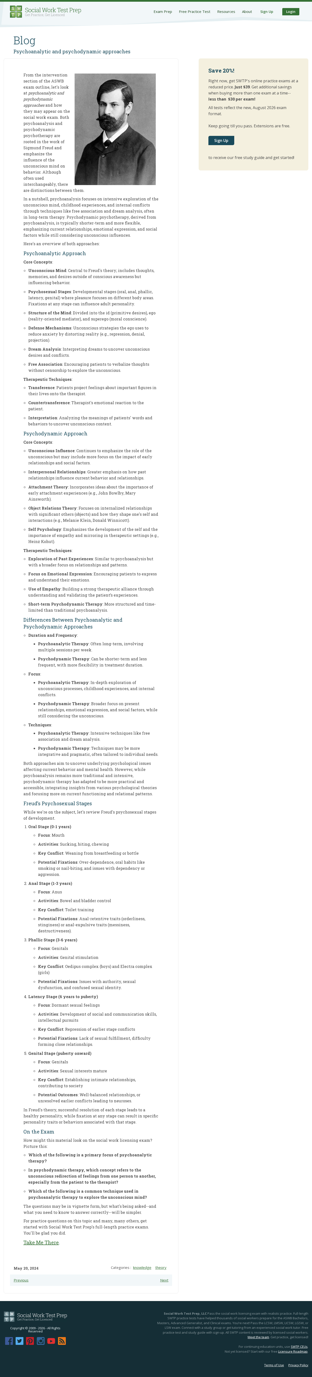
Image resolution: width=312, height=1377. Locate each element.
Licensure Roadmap (293, 1351)
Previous (21, 1280)
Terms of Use (274, 1365)
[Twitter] (19, 1343)
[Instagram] (41, 1343)
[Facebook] (9, 1343)
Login (290, 11)
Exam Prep (163, 11)
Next (164, 1280)
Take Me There (41, 1242)
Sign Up (266, 11)
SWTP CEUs (299, 1346)
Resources (226, 11)
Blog (24, 40)
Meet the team (258, 1337)
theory (160, 1267)
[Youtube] (51, 1343)
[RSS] (62, 1343)
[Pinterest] (30, 1343)
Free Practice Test (194, 11)
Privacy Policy (298, 1365)
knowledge (142, 1267)
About (247, 11)
